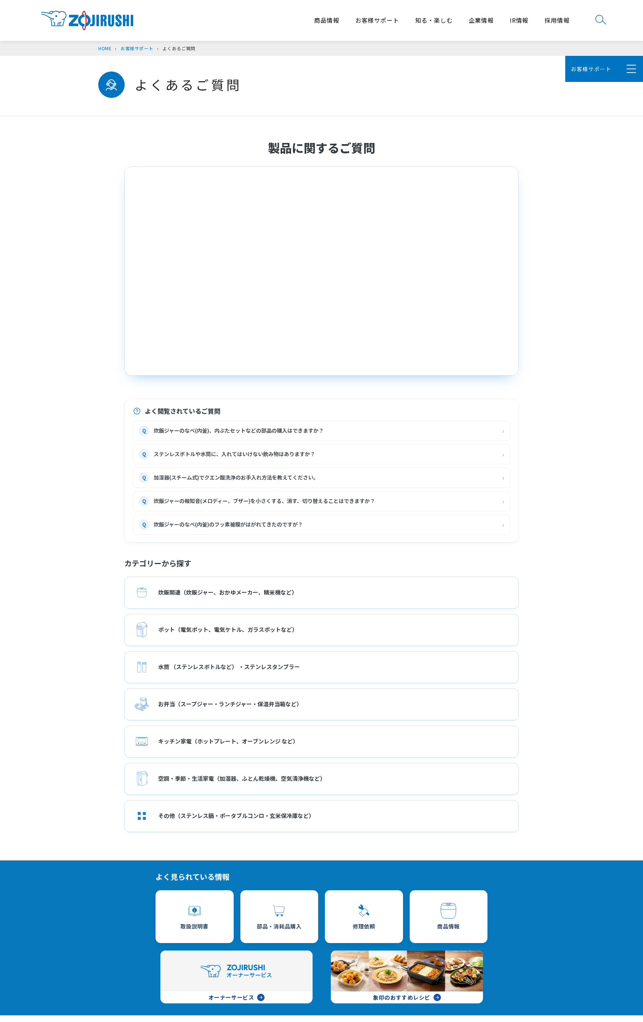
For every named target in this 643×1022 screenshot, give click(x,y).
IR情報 (519, 20)
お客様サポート (377, 20)
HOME (104, 48)
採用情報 (556, 20)
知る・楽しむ (434, 20)
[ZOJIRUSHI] (87, 21)
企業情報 (481, 20)
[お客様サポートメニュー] (630, 69)
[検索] (600, 20)
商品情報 (326, 20)
